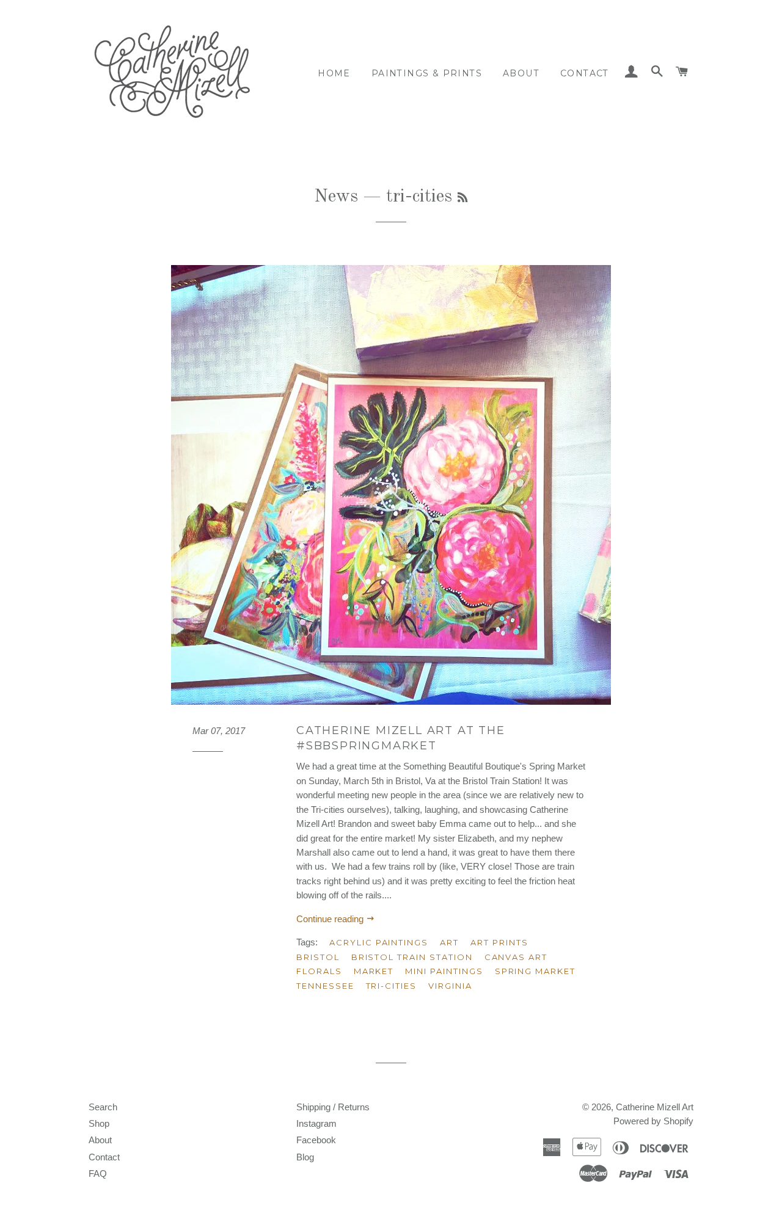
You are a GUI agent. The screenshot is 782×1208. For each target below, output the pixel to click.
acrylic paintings (378, 942)
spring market (535, 971)
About (521, 73)
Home (334, 73)
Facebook (316, 1140)
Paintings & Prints (426, 73)
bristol (318, 957)
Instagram (316, 1123)
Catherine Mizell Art (654, 1107)
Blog (305, 1157)
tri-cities (391, 986)
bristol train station (412, 957)
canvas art (516, 957)
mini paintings (444, 971)
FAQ (98, 1173)
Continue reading (331, 919)
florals (319, 971)
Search (103, 1107)
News (336, 196)
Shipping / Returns (333, 1107)
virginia (450, 986)
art (449, 942)
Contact (584, 73)
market (374, 971)
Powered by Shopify (653, 1121)
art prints (499, 942)
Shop (99, 1123)
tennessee (325, 986)
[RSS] (462, 198)
